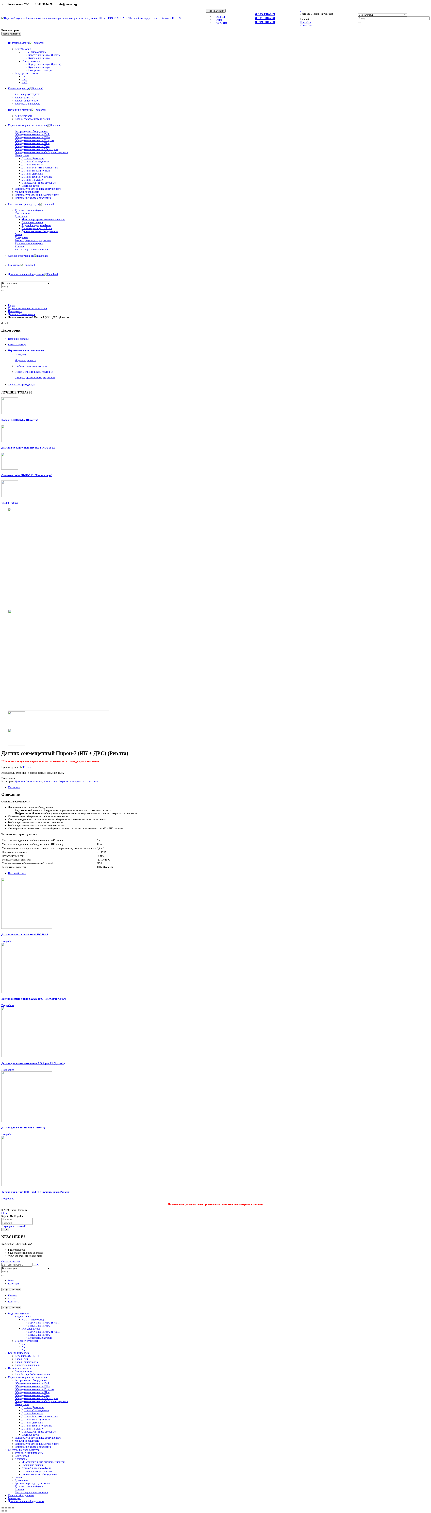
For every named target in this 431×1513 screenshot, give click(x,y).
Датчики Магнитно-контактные (40, 1416)
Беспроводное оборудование (31, 1380)
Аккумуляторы (23, 1371)
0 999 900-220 (265, 22)
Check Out (306, 25)
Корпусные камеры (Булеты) (44, 1322)
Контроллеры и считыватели (31, 1492)
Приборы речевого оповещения (31, 366)
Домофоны (21, 1458)
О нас (11, 1298)
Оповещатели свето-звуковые (39, 1431)
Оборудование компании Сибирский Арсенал (41, 1401)
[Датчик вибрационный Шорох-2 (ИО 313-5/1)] (9, 441)
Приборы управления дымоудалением (34, 372)
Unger (11, 305)
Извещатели (15, 311)
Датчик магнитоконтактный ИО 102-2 (24, 934)
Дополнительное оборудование (40, 1474)
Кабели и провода (17, 344)
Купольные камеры (39, 1325)
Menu (11, 1280)
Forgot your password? (13, 1226)
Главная (12, 1295)
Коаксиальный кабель (27, 1365)
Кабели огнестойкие (26, 1362)
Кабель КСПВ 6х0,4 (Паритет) (19, 420)
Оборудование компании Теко (32, 1395)
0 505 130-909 (265, 14)
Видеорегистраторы (26, 1340)
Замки (18, 234)
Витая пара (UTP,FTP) (27, 1355)
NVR (24, 1346)
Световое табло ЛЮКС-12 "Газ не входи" (26, 475)
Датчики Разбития (32, 1413)
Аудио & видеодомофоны (36, 1468)
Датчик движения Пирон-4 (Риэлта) (23, 1127)
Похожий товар (17, 873)
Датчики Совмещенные (21, 314)
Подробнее (7, 941)
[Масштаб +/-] (12, 1507)
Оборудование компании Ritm (32, 1392)
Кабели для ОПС (24, 1358)
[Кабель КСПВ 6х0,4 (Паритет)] (9, 413)
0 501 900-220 (265, 18)
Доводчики (21, 1480)
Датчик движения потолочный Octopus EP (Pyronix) (33, 1063)
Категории (14, 1283)
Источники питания (18, 339)
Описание (14, 787)
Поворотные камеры (40, 1337)
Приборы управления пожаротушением (35, 377)
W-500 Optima (9, 503)
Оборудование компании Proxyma (34, 1389)
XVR (24, 1349)
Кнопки (19, 1489)
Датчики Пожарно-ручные (37, 1425)
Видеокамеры (23, 1316)
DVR (24, 1343)
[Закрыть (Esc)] (2, 1507)
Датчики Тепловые (32, 1428)
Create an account (10, 1261)
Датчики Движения (33, 1407)
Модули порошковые (25, 360)
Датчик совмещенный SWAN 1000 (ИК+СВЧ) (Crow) (33, 998)
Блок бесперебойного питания (32, 1374)
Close (4, 1213)
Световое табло (30, 1434)
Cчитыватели (22, 1455)
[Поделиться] (6, 1507)
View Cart (305, 22)
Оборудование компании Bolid (32, 1383)
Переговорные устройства (37, 1471)
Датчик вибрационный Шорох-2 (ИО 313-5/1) (28, 447)
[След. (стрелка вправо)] (6, 1510)
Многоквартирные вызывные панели (43, 1461)
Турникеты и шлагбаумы (29, 1452)
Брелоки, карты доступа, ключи (33, 1483)
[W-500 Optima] (9, 496)
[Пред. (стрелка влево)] (2, 1510)
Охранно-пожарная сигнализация (27, 308)
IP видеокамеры (31, 1328)
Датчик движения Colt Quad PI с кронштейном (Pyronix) (35, 1192)
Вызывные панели (32, 1465)
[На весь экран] (9, 1507)
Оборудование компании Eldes (32, 1386)
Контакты (13, 1301)
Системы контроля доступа (21, 384)
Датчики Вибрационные (36, 1419)
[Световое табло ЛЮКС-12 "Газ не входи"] (9, 468)
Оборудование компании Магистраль (36, 1398)
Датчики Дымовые (32, 1422)
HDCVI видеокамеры (34, 1319)
